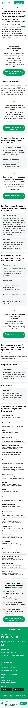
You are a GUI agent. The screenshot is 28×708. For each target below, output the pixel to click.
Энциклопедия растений (8, 652)
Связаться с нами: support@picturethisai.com (9, 681)
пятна (23, 26)
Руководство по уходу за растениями (13, 655)
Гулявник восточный (8, 8)
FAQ (2, 677)
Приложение (5, 658)
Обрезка (5, 220)
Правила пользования (8, 667)
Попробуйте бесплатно (19, 2)
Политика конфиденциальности (11, 665)
